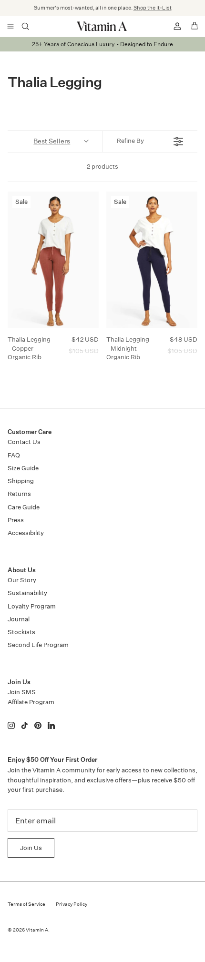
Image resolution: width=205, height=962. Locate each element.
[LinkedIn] (51, 725)
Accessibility (26, 533)
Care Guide (24, 507)
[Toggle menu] (10, 26)
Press (16, 520)
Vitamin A (37, 930)
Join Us (31, 848)
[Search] (31, 26)
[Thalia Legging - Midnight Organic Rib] (151, 260)
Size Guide (23, 468)
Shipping (21, 481)
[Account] (173, 26)
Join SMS (22, 692)
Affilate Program (31, 702)
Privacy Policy (71, 904)
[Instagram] (11, 725)
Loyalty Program (32, 606)
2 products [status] (102, 166)
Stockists (21, 632)
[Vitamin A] (102, 26)
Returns (19, 494)
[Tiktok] (24, 725)
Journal (19, 619)
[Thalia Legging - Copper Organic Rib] (53, 260)
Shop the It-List (152, 7)
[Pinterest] (37, 725)
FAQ (14, 455)
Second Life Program (38, 645)
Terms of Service (26, 904)
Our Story (22, 580)
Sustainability (27, 593)
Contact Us (24, 442)
